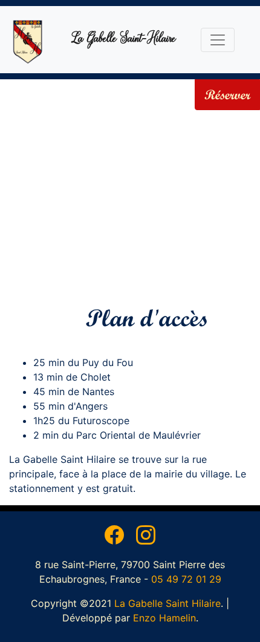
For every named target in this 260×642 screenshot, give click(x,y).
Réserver (227, 95)
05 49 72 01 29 (186, 579)
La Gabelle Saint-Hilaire (123, 39)
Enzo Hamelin (164, 618)
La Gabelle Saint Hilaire (167, 603)
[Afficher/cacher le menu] (218, 40)
